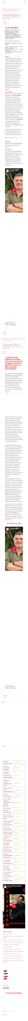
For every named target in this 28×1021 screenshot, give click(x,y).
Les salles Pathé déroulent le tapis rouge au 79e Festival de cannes (13, 618)
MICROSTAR (6, 827)
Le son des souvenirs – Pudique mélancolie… (13, 259)
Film (22, 346)
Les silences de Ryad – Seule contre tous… (13, 955)
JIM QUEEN (6, 854)
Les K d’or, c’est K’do (7, 934)
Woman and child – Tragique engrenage (12, 958)
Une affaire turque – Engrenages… (11, 944)
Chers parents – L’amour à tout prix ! (11, 953)
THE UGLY (5, 794)
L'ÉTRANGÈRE (6, 843)
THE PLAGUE (6, 879)
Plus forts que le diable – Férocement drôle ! (13, 942)
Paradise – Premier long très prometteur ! (13, 940)
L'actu (9, 18)
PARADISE (5, 761)
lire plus (8, 246)
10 (5, 324)
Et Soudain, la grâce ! (8, 946)
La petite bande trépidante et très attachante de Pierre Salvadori (12, 15)
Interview (5, 348)
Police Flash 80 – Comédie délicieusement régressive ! (13, 295)
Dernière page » (13, 324)
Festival (14, 226)
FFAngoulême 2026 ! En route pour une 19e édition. (13, 222)
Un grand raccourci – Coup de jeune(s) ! (12, 949)
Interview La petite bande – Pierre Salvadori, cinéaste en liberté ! (12, 344)
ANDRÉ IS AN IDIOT (8, 832)
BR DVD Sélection (15, 262)
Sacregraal (7, 17)
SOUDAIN (5, 766)
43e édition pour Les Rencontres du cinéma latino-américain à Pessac (13, 657)
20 (6, 324)
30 (7, 324)
